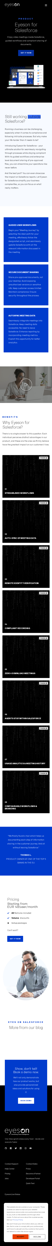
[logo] (17, 1132)
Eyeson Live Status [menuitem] (12, 1194)
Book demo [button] (26, 1100)
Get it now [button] (26, 53)
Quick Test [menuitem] (30, 1183)
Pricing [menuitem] (7, 1173)
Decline (37, 1237)
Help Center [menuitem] (10, 1169)
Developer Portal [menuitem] (33, 1178)
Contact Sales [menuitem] (31, 1164)
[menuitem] (15, 1160)
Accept (20, 1236)
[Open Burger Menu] (46, 5)
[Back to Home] (12, 5)
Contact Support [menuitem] (11, 1164)
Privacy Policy (18, 1220)
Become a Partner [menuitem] (33, 1173)
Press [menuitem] (28, 1169)
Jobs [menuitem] (7, 1178)
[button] (26, 385)
